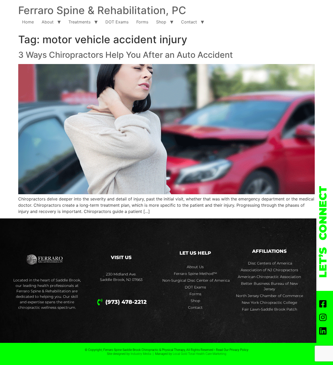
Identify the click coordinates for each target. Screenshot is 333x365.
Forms (142, 21)
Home (28, 21)
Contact (189, 21)
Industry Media (141, 354)
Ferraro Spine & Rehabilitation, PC (102, 10)
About (48, 21)
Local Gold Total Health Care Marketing (199, 354)
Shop (161, 21)
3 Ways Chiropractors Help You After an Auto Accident (125, 55)
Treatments (79, 21)
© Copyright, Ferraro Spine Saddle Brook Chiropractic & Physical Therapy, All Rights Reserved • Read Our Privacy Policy (166, 350)
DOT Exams (117, 21)
